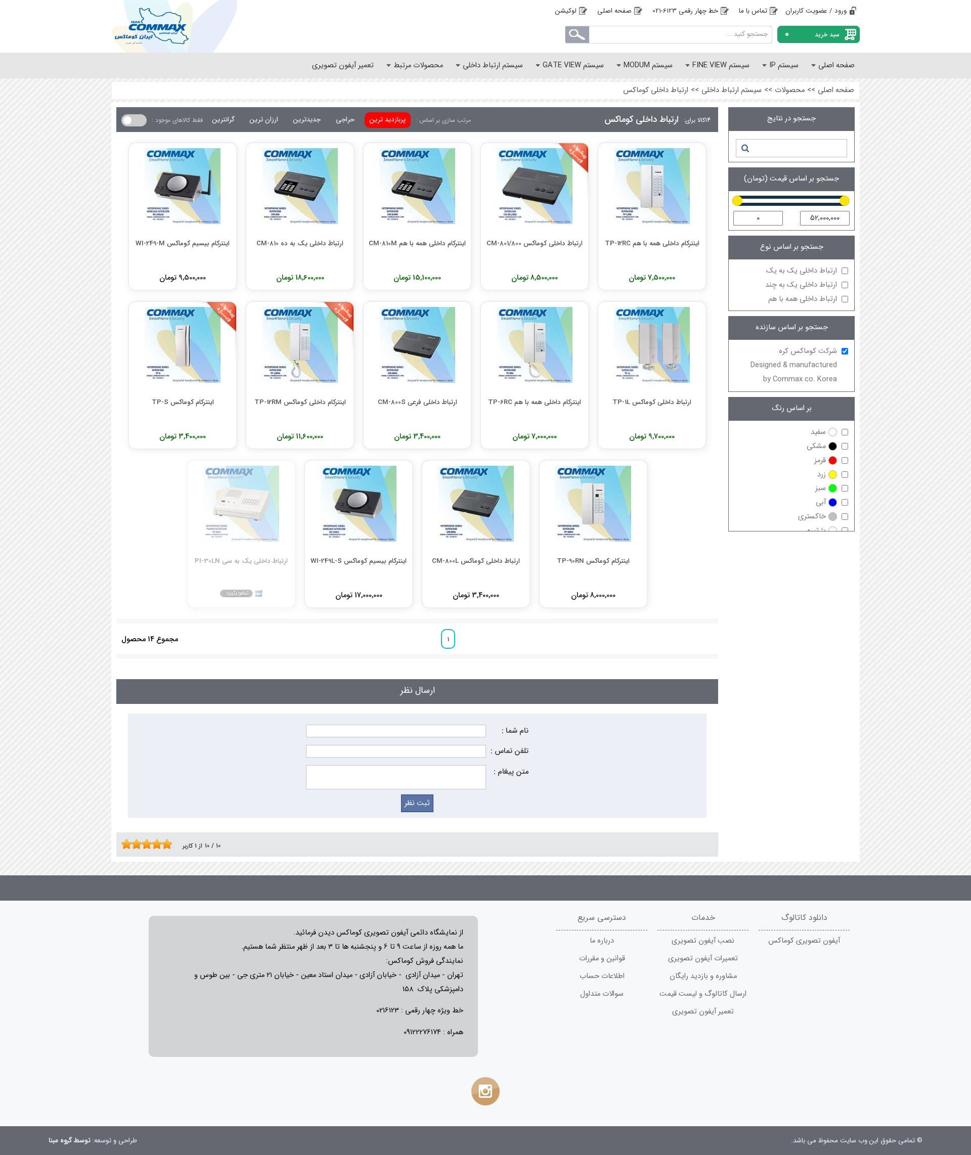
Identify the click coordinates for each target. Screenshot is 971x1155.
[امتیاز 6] (149, 844)
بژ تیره (816, 531)
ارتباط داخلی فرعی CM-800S (417, 402)
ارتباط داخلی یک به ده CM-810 (299, 243)
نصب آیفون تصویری (703, 941)
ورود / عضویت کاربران (816, 11)
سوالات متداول (602, 994)
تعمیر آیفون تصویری (703, 1011)
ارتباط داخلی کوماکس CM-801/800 (535, 243)
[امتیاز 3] (134, 844)
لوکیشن (566, 11)
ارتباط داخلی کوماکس (655, 90)
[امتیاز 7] (154, 844)
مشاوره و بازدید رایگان (703, 976)
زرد (821, 474)
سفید (818, 432)
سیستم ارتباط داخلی (731, 90)
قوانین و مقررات (602, 958)
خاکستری (812, 516)
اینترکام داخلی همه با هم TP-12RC (652, 243)
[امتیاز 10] (169, 844)
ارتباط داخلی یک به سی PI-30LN (241, 561)
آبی (821, 502)
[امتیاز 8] (159, 844)
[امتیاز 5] (144, 844)
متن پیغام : (511, 772)
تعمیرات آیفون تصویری (703, 958)
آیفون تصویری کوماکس (804, 941)
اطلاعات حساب (602, 976)
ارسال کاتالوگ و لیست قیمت (702, 994)
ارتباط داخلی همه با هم (802, 299)
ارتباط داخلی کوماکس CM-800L (476, 561)
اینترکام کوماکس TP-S (183, 402)
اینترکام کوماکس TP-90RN (593, 561)
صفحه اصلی (614, 11)
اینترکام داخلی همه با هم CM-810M (417, 243)
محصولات (790, 90)
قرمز (820, 460)
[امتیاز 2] (128, 844)
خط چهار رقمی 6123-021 (685, 11)
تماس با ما (753, 11)
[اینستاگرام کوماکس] (485, 1091)
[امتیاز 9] (164, 844)
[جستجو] (745, 148)
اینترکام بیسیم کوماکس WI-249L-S (359, 561)
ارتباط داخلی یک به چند (801, 285)
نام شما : (515, 731)
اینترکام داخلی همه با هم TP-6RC (534, 402)
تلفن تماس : (509, 751)
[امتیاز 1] (123, 844)
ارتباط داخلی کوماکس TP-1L (651, 402)
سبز (820, 488)
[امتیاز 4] (139, 844)
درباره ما (602, 941)
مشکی (816, 446)
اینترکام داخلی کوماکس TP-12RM (300, 402)
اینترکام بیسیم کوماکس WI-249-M (183, 243)
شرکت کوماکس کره (794, 365)
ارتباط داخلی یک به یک (801, 271)
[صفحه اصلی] (192, 26)
